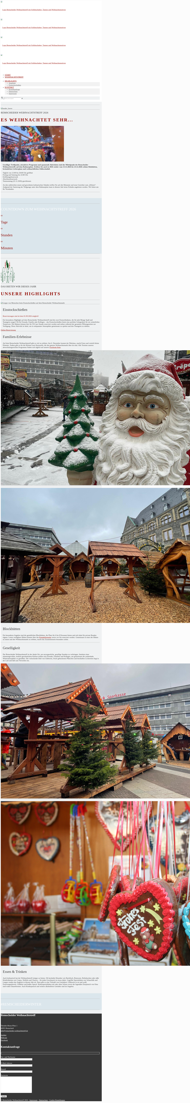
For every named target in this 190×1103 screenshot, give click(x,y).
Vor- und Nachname (8, 1057)
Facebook (4, 1040)
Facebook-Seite (55, 347)
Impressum (33, 1100)
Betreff (3, 1069)
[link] (22, 98)
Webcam (4, 1038)
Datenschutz (43, 1100)
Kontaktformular (45, 637)
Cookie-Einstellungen (57, 1100)
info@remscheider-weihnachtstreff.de (14, 1031)
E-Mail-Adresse (6, 1063)
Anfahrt (3, 1035)
